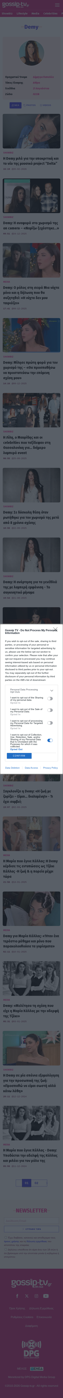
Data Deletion (12, 767)
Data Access (31, 767)
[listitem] (31, 690)
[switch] (50, 698)
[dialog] (31, 699)
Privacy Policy (50, 767)
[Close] (56, 630)
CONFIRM (19, 756)
